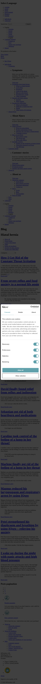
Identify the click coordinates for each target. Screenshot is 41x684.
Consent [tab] (7, 312)
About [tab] (34, 312)
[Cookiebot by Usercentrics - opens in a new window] (30, 307)
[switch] (36, 350)
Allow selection (20, 376)
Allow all (20, 370)
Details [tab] (20, 312)
